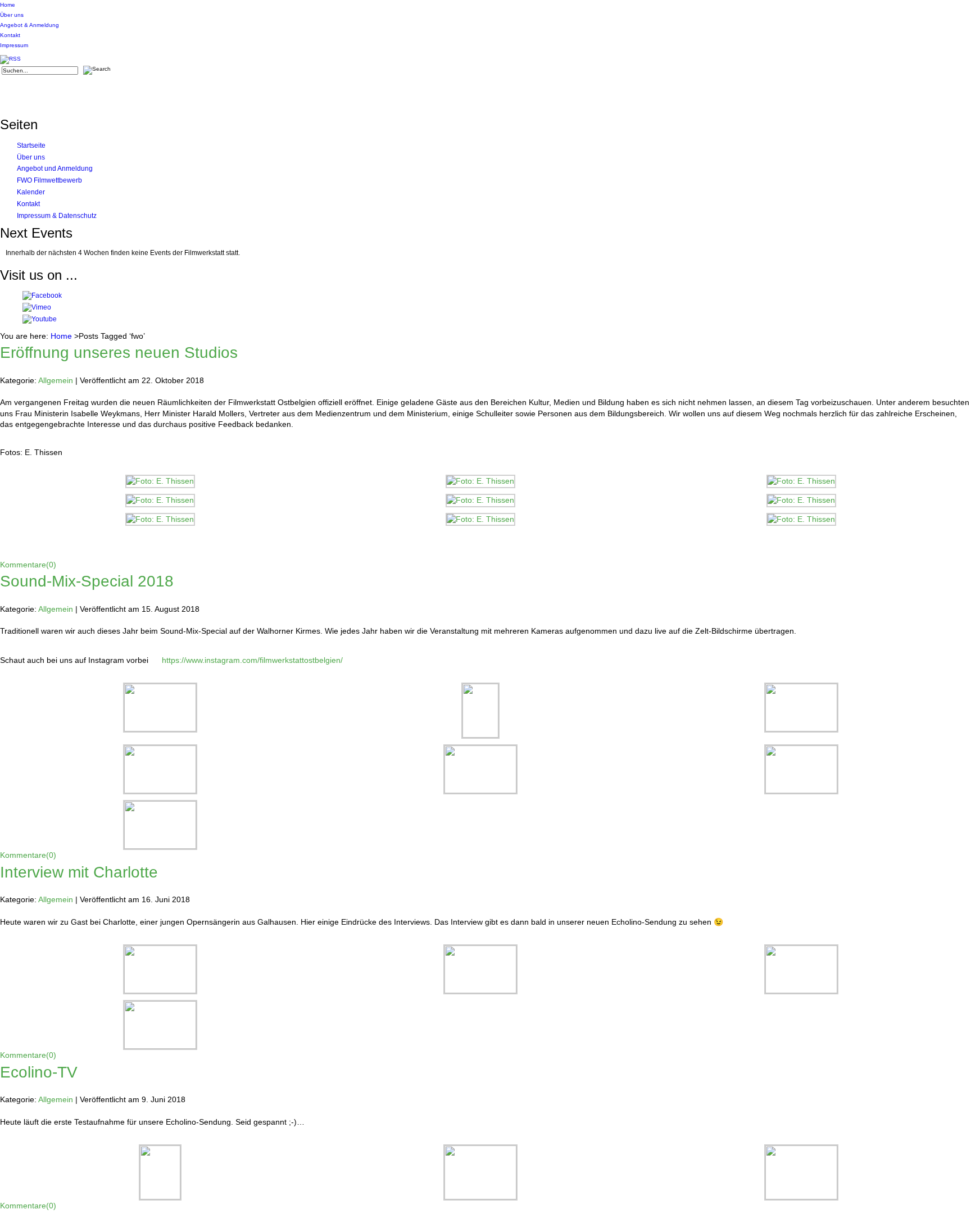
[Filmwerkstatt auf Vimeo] (36, 307)
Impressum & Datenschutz (57, 216)
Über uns (12, 15)
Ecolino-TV (39, 1072)
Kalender (31, 192)
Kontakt (10, 35)
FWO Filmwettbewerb (49, 180)
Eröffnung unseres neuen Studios (119, 352)
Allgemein (55, 380)
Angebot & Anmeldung (29, 25)
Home (7, 5)
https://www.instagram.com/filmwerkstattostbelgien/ (252, 660)
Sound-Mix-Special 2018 (87, 581)
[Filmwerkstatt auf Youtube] (39, 319)
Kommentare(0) (28, 564)
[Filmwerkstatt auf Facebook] (42, 295)
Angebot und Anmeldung (55, 168)
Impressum (14, 45)
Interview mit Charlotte (79, 872)
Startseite (31, 145)
